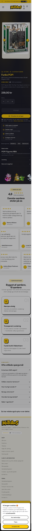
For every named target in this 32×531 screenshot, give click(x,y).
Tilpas (15, 522)
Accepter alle (15, 526)
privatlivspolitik (10, 513)
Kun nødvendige (15, 517)
